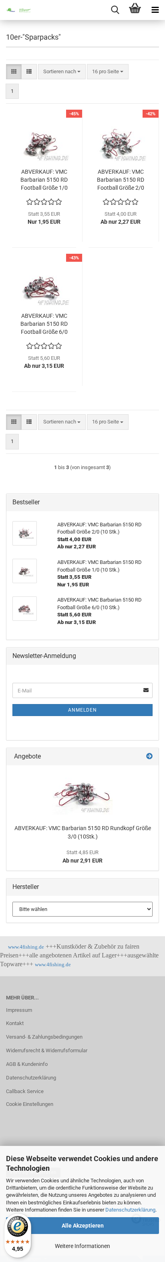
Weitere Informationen (82, 1246)
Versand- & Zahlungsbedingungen (44, 1037)
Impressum (19, 1010)
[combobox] (62, 72)
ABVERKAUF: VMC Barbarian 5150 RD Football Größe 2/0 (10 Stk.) (120, 180)
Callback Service (25, 1091)
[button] (14, 72)
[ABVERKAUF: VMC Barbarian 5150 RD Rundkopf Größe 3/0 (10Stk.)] (82, 793)
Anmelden (82, 710)
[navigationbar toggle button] (155, 10)
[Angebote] (149, 756)
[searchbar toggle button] (115, 10)
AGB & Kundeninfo (27, 1064)
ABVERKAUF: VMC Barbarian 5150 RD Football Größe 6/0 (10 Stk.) (44, 324)
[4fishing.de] (16, 10)
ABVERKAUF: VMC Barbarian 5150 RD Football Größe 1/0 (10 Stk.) (44, 180)
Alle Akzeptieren (83, 1225)
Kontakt (15, 1023)
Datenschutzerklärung (130, 1210)
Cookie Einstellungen (29, 1104)
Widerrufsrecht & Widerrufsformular (46, 1050)
